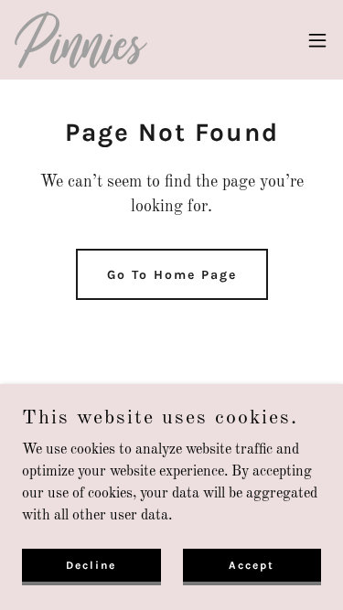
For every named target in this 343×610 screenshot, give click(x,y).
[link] (81, 39)
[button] (317, 40)
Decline (91, 564)
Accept (251, 564)
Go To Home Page (172, 275)
